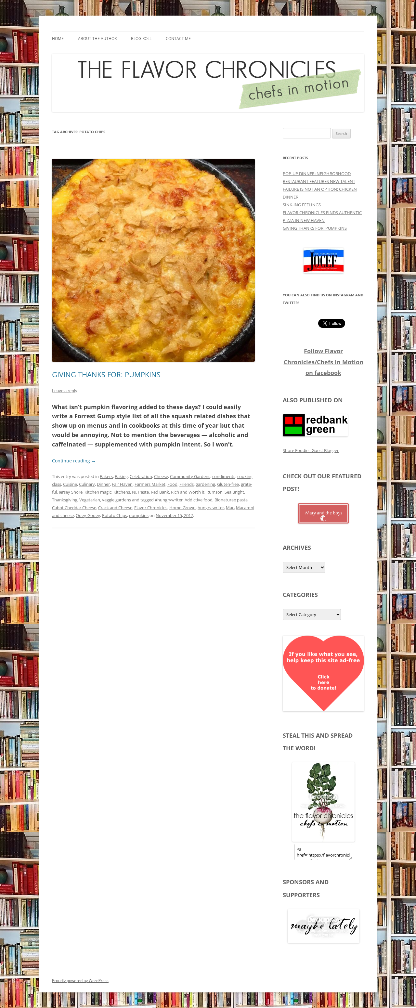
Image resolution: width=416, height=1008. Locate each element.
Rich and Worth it (187, 492)
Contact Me (178, 38)
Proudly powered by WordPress (80, 980)
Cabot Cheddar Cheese (74, 507)
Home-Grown (182, 507)
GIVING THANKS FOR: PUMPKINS (106, 374)
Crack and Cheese (115, 507)
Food (172, 484)
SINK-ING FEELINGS (302, 205)
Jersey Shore (71, 492)
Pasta (143, 492)
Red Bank (160, 492)
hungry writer (211, 507)
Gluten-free (228, 484)
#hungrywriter (169, 500)
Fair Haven (122, 484)
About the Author (97, 38)
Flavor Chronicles (150, 507)
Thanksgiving (64, 500)
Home (58, 38)
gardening (205, 484)
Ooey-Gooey (88, 515)
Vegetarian (89, 500)
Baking (121, 476)
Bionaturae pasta (231, 500)
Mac (230, 507)
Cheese (161, 476)
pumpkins (139, 515)
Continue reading (74, 461)
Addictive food (199, 500)
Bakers (106, 476)
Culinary (87, 484)
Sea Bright (234, 492)
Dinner (103, 484)
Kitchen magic (97, 492)
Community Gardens (190, 476)
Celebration (141, 476)
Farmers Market (150, 484)
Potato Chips (114, 515)
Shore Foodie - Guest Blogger (311, 450)
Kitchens (121, 492)
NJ (134, 492)
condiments (223, 476)
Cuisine (70, 484)
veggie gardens (116, 500)
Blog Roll (141, 38)
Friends (186, 484)
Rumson (214, 492)
